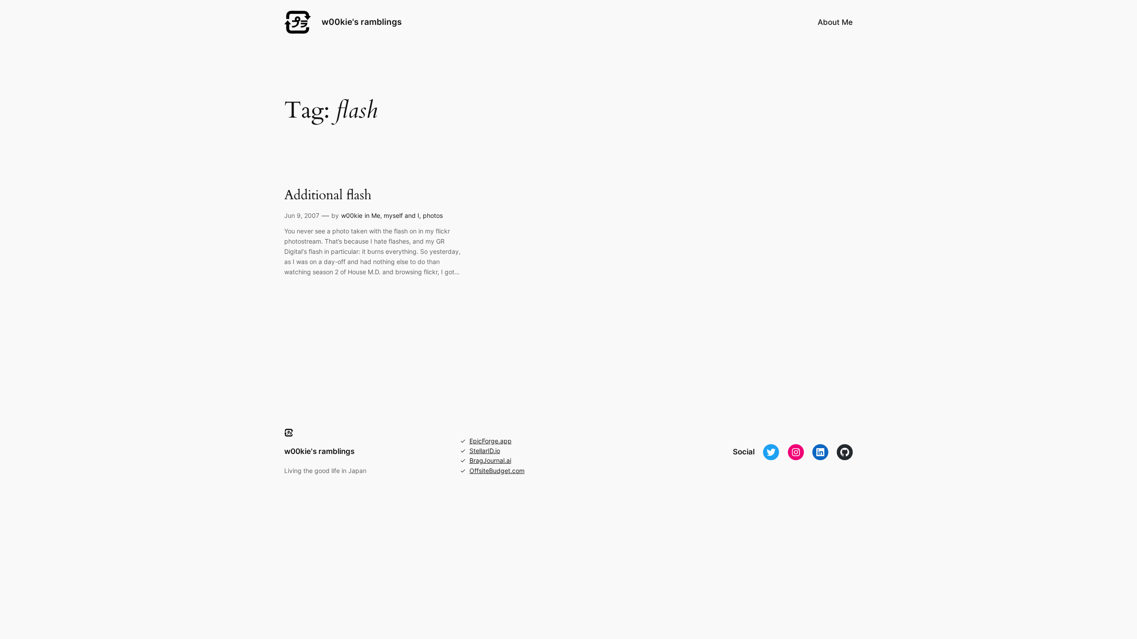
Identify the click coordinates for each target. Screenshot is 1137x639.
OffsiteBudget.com (497, 470)
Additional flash (327, 196)
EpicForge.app (490, 441)
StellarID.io (484, 450)
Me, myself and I (395, 215)
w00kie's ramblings (362, 21)
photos (433, 215)
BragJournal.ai (490, 460)
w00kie (351, 215)
